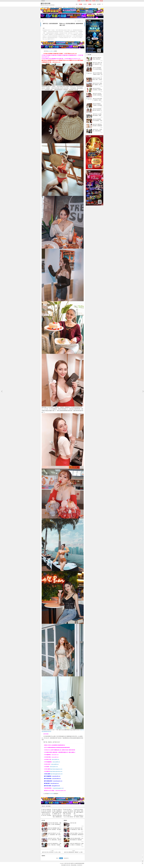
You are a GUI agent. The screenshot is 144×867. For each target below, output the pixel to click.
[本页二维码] (142, 863)
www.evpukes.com (54, 766)
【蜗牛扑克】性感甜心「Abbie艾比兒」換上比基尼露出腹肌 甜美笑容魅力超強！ (76, 834)
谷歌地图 (82, 863)
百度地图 (79, 863)
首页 (76, 4)
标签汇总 (97, 0)
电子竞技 (94, 4)
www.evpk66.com (55, 759)
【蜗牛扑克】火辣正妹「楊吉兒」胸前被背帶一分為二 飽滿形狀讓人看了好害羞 (97, 64)
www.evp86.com (51, 51)
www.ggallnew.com (56, 785)
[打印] (75, 21)
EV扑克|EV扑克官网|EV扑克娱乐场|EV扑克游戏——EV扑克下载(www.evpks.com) (60, 53)
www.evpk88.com (56, 761)
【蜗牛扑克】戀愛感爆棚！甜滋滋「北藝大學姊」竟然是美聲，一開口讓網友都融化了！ (54, 829)
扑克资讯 (85, 4)
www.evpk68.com (55, 764)
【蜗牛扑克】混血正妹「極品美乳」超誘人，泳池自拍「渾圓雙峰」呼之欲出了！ (97, 79)
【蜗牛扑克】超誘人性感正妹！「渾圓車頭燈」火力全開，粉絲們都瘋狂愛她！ (54, 824)
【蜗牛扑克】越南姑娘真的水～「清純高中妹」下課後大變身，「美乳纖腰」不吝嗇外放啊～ (54, 845)
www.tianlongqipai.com (58, 788)
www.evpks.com (55, 754)
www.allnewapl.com (54, 783)
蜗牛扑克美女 (46, 7)
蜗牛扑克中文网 (45, 3)
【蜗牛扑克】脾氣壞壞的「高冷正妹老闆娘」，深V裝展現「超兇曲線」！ (97, 120)
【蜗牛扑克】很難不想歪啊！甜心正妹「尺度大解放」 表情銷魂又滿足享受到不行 (46, 815)
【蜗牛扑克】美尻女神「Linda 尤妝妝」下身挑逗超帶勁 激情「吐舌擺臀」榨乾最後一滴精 (54, 834)
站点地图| (76, 863)
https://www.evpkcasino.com (56, 771)
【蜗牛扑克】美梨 (73, 822)
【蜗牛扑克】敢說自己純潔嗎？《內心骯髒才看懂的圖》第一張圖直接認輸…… (76, 840)
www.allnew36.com (56, 776)
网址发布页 (83, 0)
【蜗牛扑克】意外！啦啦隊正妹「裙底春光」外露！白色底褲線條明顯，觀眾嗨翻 (97, 85)
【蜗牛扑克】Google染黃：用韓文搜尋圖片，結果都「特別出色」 (97, 115)
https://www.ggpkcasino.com (56, 773)
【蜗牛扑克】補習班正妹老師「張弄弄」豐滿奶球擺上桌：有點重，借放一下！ (76, 829)
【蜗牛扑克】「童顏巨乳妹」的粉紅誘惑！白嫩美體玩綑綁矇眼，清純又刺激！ (97, 126)
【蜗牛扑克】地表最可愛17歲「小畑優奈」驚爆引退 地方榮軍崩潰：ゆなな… (76, 845)
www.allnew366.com (56, 778)
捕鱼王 (90, 0)
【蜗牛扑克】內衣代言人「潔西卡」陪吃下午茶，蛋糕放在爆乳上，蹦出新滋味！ (54, 840)
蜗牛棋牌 (98, 4)
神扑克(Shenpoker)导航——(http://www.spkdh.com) (55, 790)
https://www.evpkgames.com (56, 769)
